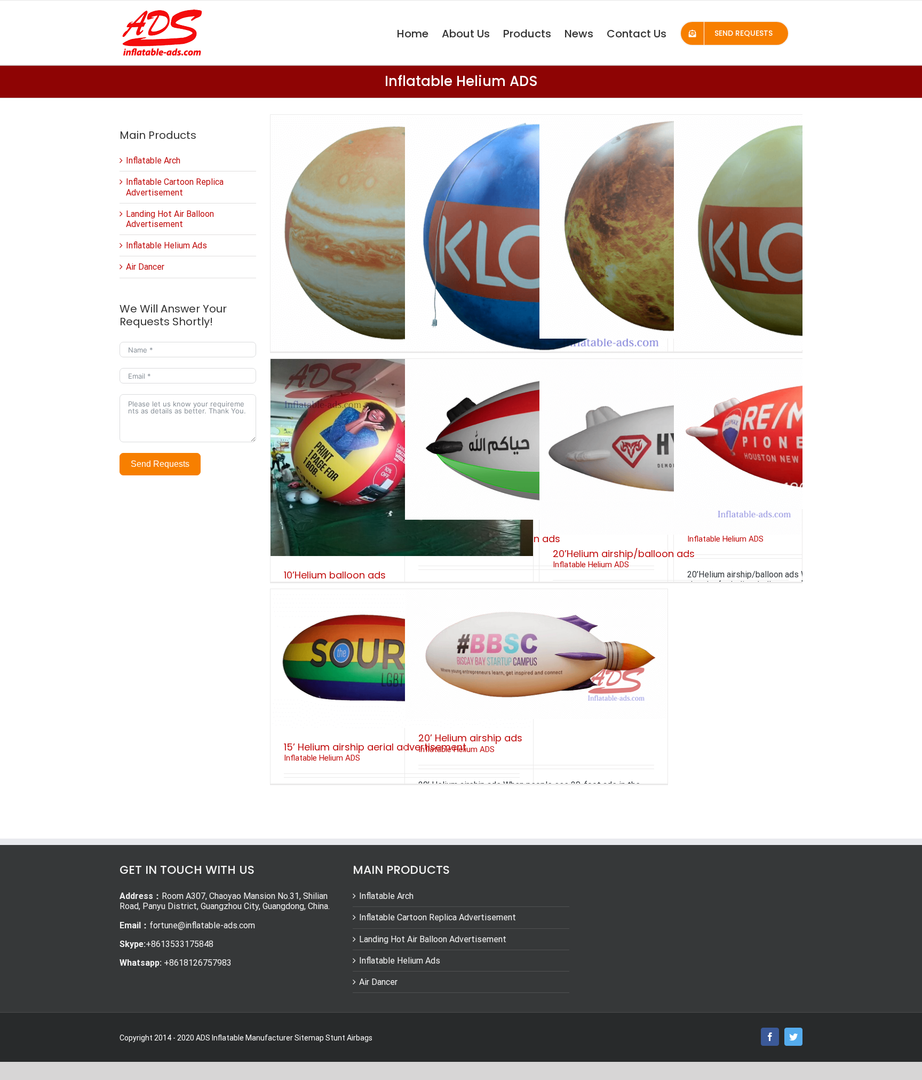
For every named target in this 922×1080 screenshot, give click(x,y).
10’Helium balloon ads (335, 575)
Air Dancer (145, 267)
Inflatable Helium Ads (166, 245)
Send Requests (160, 463)
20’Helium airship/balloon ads (624, 553)
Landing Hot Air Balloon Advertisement (170, 219)
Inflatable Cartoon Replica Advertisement (175, 187)
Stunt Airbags (348, 1038)
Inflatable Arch (153, 160)
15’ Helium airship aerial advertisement (375, 747)
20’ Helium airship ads (470, 738)
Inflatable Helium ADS (591, 564)
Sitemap (309, 1038)
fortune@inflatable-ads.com (202, 925)
